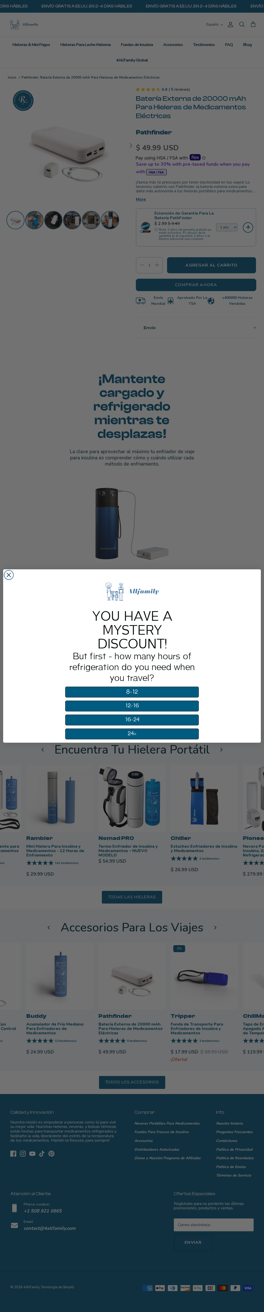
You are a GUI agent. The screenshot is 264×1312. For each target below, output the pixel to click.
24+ (132, 733)
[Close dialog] (8, 575)
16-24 (132, 719)
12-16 (132, 705)
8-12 (132, 691)
